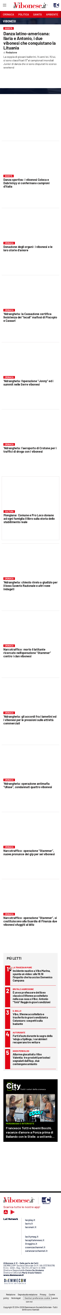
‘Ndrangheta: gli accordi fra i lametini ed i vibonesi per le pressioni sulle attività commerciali (29, 720)
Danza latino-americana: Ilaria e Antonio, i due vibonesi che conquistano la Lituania (29, 40)
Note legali (16, 1298)
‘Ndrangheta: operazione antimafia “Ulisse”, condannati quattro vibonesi (27, 785)
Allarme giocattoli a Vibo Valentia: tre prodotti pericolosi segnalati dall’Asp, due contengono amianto (31, 1059)
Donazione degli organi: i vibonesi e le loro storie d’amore (27, 248)
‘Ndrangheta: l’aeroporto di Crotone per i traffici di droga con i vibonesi (30, 449)
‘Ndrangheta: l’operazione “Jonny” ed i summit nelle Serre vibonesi (28, 382)
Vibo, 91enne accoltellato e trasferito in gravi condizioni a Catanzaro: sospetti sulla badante (30, 1018)
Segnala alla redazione (27, 1294)
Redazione (10, 1294)
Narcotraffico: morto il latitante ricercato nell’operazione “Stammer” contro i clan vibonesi (27, 653)
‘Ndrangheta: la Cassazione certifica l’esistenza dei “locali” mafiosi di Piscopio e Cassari (30, 317)
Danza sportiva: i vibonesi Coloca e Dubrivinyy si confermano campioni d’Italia (26, 183)
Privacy (43, 1294)
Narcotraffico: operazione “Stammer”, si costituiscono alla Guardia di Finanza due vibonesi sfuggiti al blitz (30, 921)
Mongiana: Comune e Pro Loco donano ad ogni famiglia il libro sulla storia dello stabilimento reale (29, 518)
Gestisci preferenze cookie (37, 1298)
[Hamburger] (4, 6)
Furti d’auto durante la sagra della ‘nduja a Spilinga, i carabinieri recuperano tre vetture (33, 1039)
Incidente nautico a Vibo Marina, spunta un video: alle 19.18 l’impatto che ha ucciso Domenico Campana (32, 975)
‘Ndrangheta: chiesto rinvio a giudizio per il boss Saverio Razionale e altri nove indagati (30, 585)
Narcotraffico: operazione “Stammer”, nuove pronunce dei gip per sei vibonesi (29, 852)
